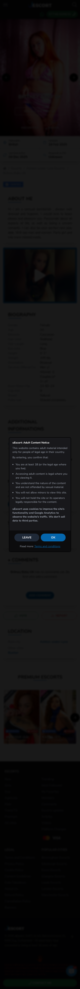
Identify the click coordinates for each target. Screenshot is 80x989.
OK (53, 537)
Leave (26, 537)
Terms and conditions (47, 546)
